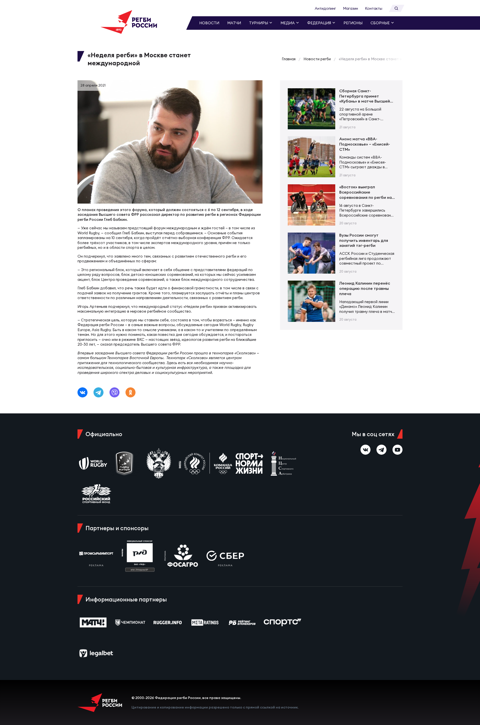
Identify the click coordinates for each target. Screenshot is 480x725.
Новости (209, 23)
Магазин (350, 8)
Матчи (234, 23)
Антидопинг (325, 8)
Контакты (373, 8)
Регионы (353, 23)
